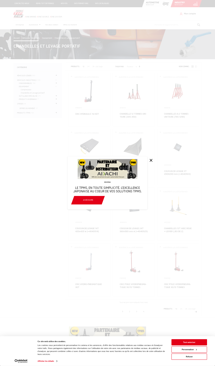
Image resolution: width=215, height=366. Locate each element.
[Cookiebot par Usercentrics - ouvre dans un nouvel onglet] (21, 361)
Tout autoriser (189, 342)
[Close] (151, 160)
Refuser (189, 357)
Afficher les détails (46, 361)
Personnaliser (188, 349)
